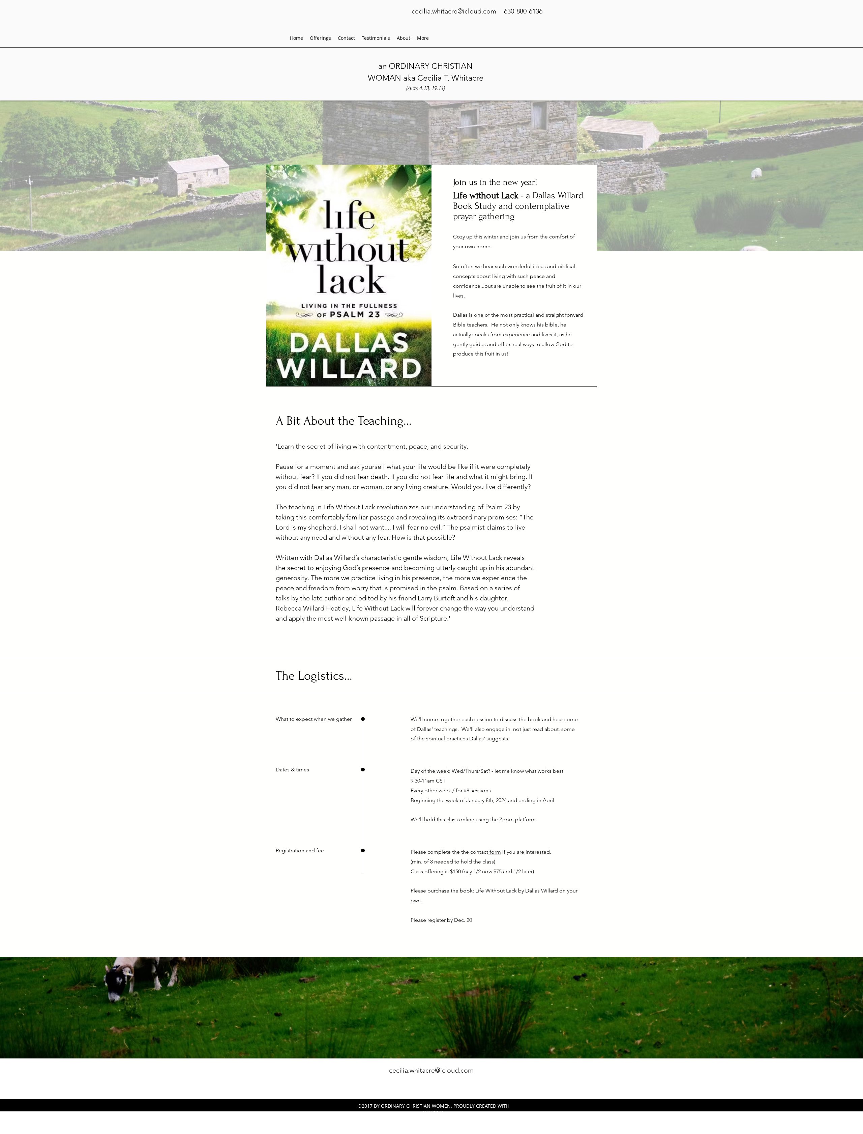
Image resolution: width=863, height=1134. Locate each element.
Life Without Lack (496, 890)
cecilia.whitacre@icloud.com (454, 11)
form (494, 852)
